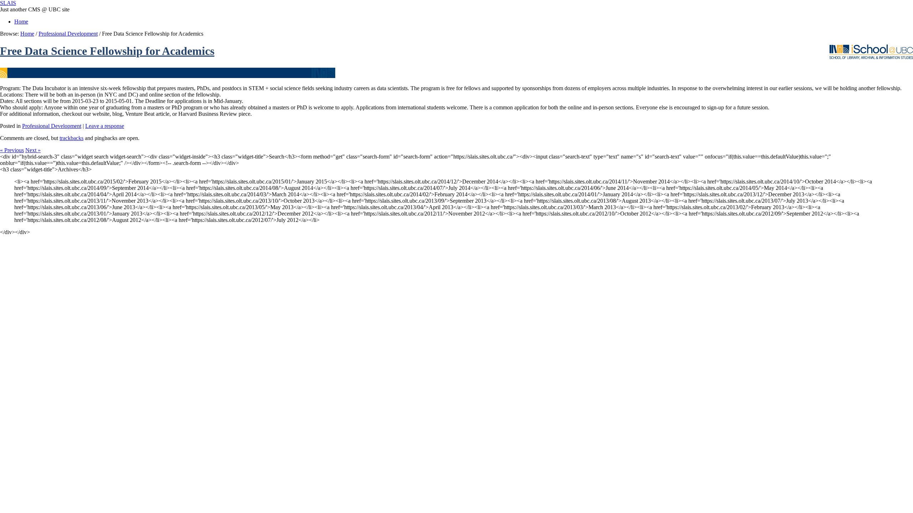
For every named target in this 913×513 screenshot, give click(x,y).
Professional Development (68, 34)
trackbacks (71, 138)
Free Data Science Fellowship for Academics (107, 51)
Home (21, 22)
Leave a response (104, 126)
